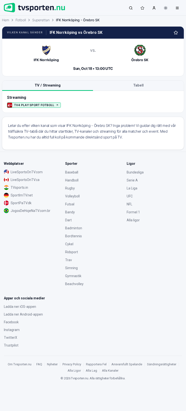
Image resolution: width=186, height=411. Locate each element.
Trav (68, 260)
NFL (129, 204)
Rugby (70, 188)
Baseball (71, 172)
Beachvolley (74, 284)
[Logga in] (154, 8)
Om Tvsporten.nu (19, 364)
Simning (71, 268)
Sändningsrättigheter (161, 364)
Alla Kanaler (110, 370)
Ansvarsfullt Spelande (126, 364)
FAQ (39, 364)
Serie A (132, 180)
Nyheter (52, 364)
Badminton (73, 228)
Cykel (69, 244)
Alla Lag (91, 370)
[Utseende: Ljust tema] (166, 8)
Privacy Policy (71, 364)
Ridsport (71, 252)
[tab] (47, 85)
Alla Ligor (74, 370)
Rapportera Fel (96, 364)
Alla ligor (133, 220)
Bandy (70, 212)
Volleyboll (72, 196)
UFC (130, 196)
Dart (68, 220)
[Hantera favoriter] (176, 32)
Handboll (71, 180)
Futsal (69, 204)
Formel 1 (133, 212)
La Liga (132, 188)
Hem (5, 20)
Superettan (41, 20)
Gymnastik (73, 276)
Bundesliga (135, 172)
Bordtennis (73, 236)
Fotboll (21, 20)
